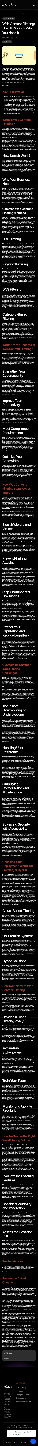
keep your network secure (9, 619)
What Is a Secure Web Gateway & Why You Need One (18, 1266)
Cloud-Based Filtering (18, 911)
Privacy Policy (10, 1427)
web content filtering (13, 545)
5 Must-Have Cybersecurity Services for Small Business (19, 1267)
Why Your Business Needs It (16, 181)
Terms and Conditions (25, 1427)
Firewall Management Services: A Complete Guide (17, 1268)
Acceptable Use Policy (25, 772)
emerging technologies (13, 1221)
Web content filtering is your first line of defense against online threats (19, 97)
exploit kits (14, 584)
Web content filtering (17, 382)
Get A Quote (5, 85)
